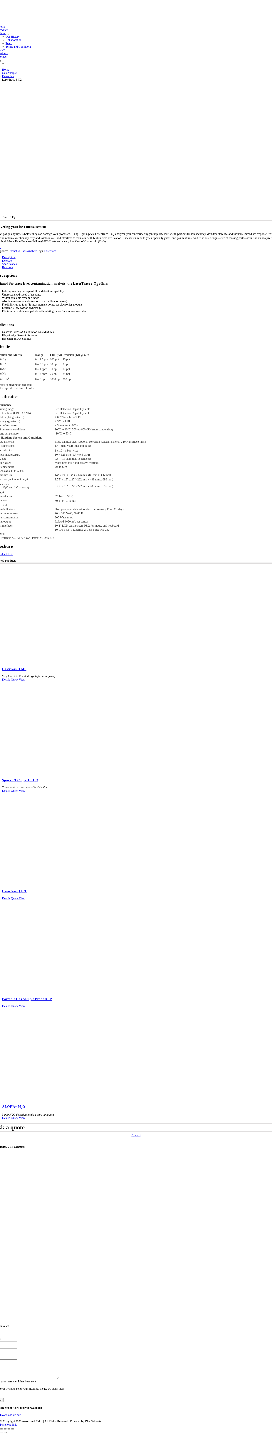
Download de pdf (10, 1415)
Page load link (8, 1424)
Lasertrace (50, 251)
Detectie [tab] (7, 260)
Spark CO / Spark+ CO (20, 780)
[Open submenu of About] (7, 34)
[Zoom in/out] (1, 1428)
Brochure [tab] (7, 267)
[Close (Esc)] (12, 1428)
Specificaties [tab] (9, 264)
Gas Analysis (29, 251)
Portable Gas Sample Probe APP (27, 999)
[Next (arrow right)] (5, 1432)
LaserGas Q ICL (14, 891)
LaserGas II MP (14, 669)
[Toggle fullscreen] (5, 1428)
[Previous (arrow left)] (1, 1432)
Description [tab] (9, 257)
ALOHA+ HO (13, 1107)
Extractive (14, 251)
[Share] (8, 1428)
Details (6, 679)
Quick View (18, 679)
